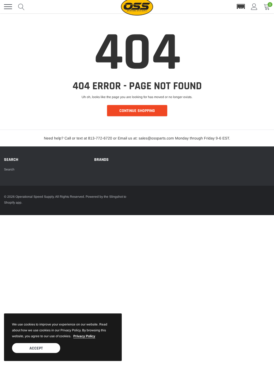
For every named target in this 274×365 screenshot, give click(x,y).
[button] (241, 7)
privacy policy (84, 336)
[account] (254, 7)
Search (9, 169)
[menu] (8, 7)
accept (36, 348)
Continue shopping (137, 111)
